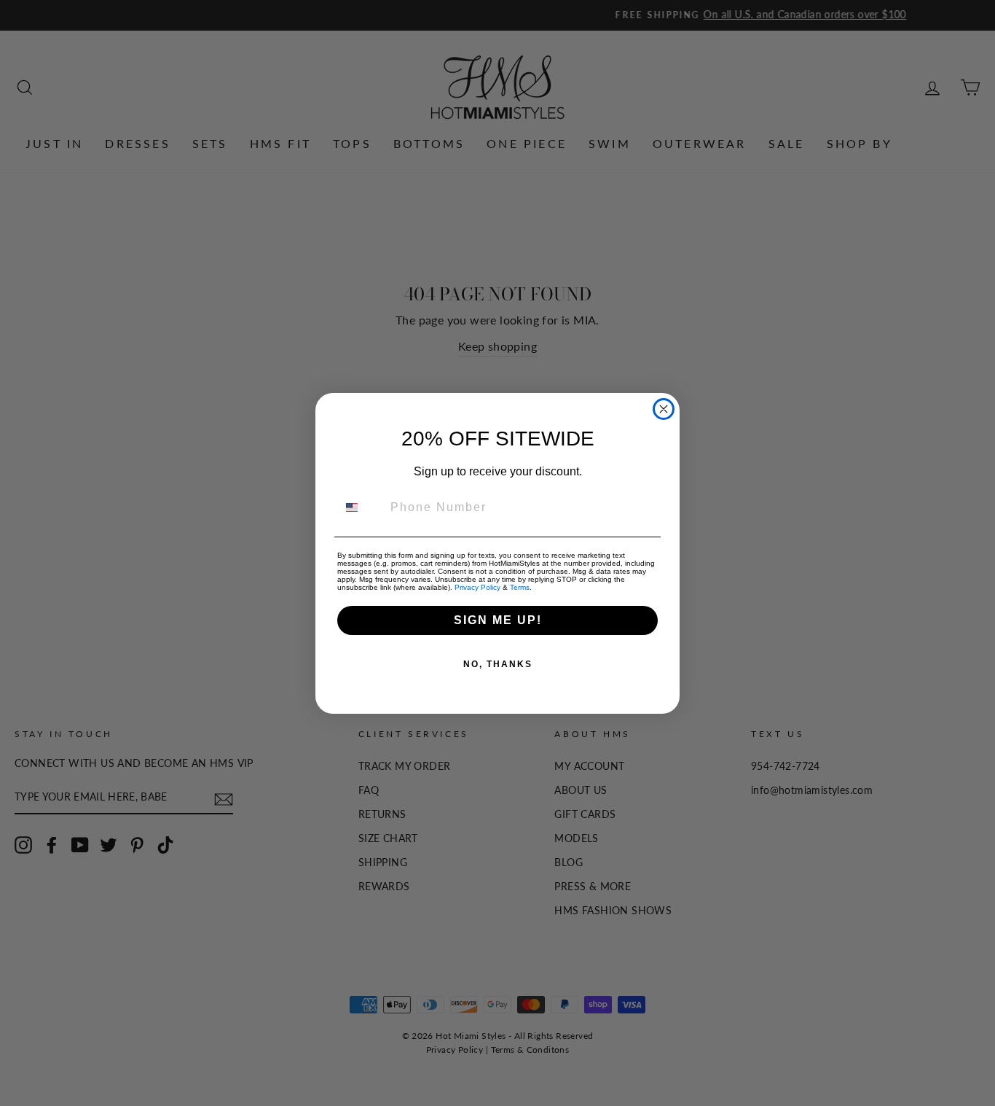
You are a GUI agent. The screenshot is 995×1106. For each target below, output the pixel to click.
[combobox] (360, 507)
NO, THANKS (497, 664)
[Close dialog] (663, 409)
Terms (520, 587)
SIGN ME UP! (498, 620)
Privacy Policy (477, 587)
